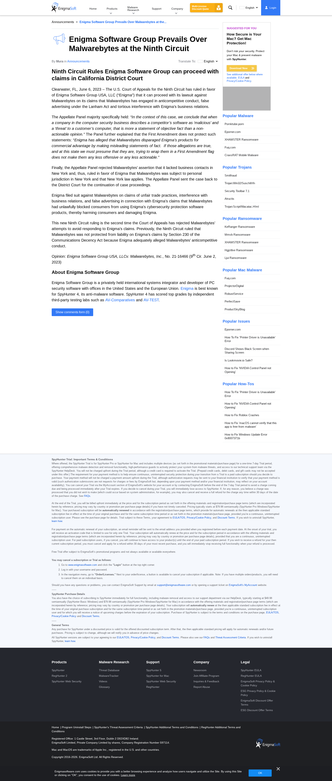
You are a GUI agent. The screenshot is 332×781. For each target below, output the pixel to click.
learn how (57, 521)
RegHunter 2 (59, 675)
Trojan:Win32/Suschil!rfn (240, 183)
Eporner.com (233, 131)
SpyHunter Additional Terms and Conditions (172, 727)
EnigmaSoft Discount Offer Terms (257, 702)
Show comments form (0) (72, 312)
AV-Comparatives (120, 300)
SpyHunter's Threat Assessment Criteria (119, 727)
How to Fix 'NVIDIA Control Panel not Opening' (248, 370)
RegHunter (152, 686)
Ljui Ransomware (236, 257)
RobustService (234, 293)
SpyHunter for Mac (157, 675)
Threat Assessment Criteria (230, 637)
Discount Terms (226, 517)
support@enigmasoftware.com (174, 585)
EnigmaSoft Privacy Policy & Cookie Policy (258, 683)
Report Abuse (201, 686)
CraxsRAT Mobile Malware (241, 155)
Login (273, 7)
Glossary (104, 686)
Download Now (238, 68)
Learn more (128, 775)
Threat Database (109, 670)
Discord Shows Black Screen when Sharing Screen (247, 350)
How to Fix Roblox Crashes (242, 415)
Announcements (63, 22)
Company (177, 8)
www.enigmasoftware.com (82, 565)
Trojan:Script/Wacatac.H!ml (242, 206)
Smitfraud (231, 175)
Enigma (187, 288)
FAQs (87, 496)
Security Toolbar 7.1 (237, 191)
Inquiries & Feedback (206, 681)
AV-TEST (151, 300)
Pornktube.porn (234, 124)
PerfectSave (232, 301)
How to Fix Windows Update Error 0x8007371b (246, 436)
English (250, 7)
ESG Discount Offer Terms (257, 710)
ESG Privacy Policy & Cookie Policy (258, 693)
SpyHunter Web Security (66, 681)
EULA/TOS (179, 517)
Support (156, 8)
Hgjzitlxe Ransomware (239, 250)
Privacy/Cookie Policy (239, 81)
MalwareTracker (109, 675)
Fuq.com (230, 147)
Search (230, 8)
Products (112, 8)
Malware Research (133, 9)
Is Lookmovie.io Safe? (238, 360)
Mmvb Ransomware (237, 234)
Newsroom (200, 670)
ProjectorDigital (234, 285)
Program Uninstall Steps (77, 727)
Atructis (229, 198)
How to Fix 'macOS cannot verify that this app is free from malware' (251, 424)
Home (93, 8)
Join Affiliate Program (206, 675)
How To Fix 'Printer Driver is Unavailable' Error (250, 339)
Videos (103, 681)
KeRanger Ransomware (240, 226)
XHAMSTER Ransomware (241, 139)
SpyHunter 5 (153, 670)
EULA (241, 77)
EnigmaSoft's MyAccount (243, 585)
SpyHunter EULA (251, 670)
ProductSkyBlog (235, 309)
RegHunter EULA (251, 675)
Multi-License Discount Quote (200, 7)
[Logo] (64, 7)
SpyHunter (58, 670)
